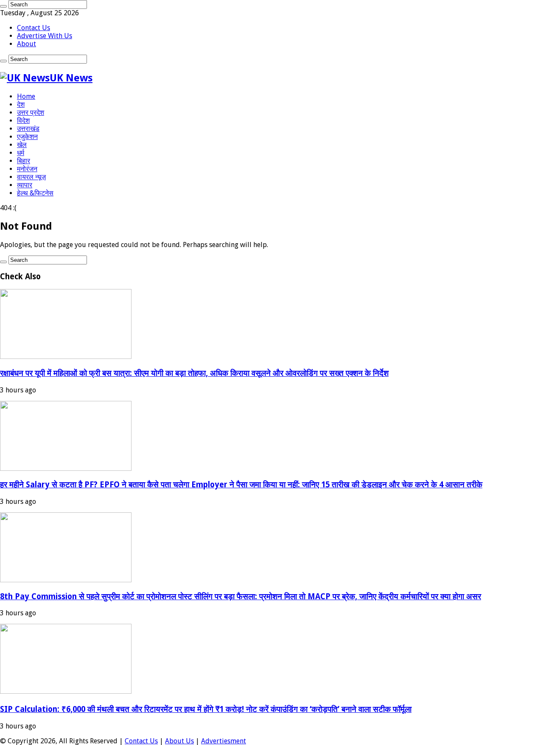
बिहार (23, 161)
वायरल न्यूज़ (31, 177)
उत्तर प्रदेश (30, 112)
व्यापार (24, 185)
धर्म (20, 153)
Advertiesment (223, 741)
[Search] (3, 6)
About (26, 44)
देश (21, 104)
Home (26, 96)
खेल (22, 145)
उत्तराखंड (28, 129)
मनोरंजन (27, 169)
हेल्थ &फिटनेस (35, 193)
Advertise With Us (44, 36)
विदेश (23, 121)
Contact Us (33, 28)
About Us (179, 741)
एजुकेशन (27, 137)
